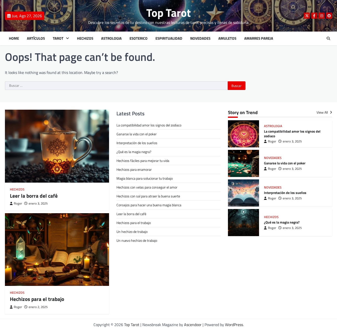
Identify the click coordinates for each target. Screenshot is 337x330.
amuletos (227, 38)
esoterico (139, 38)
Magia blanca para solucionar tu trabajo (144, 178)
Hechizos (85, 38)
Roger (18, 203)
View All (323, 112)
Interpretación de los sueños (136, 142)
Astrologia (111, 38)
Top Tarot (168, 12)
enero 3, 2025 (38, 203)
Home (14, 38)
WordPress (234, 325)
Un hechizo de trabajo (132, 231)
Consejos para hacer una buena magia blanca (148, 205)
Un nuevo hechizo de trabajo (136, 240)
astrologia (273, 126)
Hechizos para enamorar (134, 169)
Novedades (200, 38)
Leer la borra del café (34, 196)
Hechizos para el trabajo (37, 299)
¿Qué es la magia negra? (133, 151)
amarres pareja (258, 38)
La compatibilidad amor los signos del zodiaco (148, 125)
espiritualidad (168, 38)
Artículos (36, 38)
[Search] (328, 38)
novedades (272, 158)
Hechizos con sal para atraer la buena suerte (148, 196)
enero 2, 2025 (38, 307)
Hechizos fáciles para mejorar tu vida (142, 160)
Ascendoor (193, 325)
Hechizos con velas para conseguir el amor (146, 187)
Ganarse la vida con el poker (136, 134)
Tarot (58, 38)
